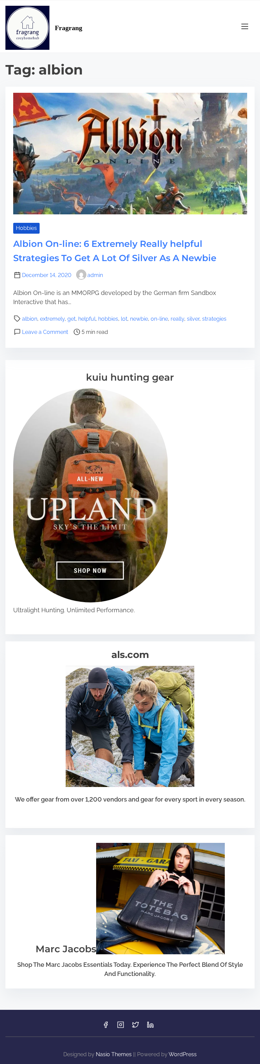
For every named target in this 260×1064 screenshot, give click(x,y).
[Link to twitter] (135, 1027)
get (71, 319)
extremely (52, 319)
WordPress (183, 1054)
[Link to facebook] (105, 1027)
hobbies (108, 319)
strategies (214, 319)
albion (29, 319)
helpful (86, 319)
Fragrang (68, 27)
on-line (159, 319)
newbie (139, 319)
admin (95, 275)
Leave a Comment (45, 332)
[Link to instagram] (120, 1027)
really (177, 319)
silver (193, 319)
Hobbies (26, 228)
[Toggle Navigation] (245, 26)
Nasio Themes (114, 1054)
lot (124, 319)
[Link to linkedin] (150, 1027)
